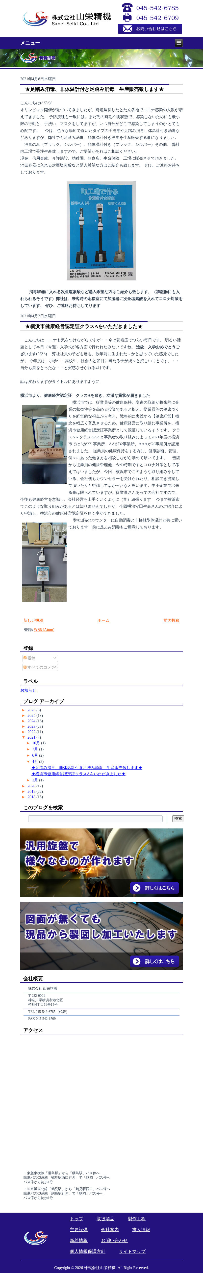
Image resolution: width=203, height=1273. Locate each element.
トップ (76, 1218)
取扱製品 (105, 1218)
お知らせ (28, 690)
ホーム (103, 620)
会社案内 (110, 1229)
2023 (31, 726)
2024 (31, 721)
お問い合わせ (114, 1240)
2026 (31, 710)
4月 (35, 761)
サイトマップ (132, 1251)
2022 (31, 732)
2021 (31, 737)
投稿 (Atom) (44, 629)
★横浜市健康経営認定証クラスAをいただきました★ (84, 326)
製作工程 (137, 1218)
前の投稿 (171, 620)
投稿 (30, 658)
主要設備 (79, 1229)
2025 (31, 715)
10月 (36, 743)
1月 (35, 780)
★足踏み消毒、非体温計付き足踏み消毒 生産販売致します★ (94, 89)
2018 (31, 797)
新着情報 (79, 1240)
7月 (35, 749)
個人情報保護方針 (87, 1251)
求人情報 (141, 1229)
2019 (31, 791)
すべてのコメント (42, 667)
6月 (35, 755)
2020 (31, 786)
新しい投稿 (33, 620)
